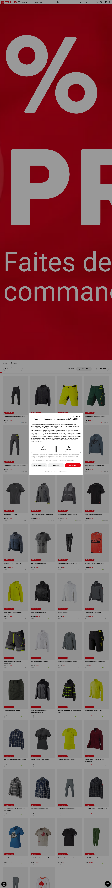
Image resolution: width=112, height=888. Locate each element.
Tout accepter (72, 465)
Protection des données (51, 471)
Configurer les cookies (39, 465)
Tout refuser (56, 465)
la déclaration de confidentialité (66, 460)
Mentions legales (62, 471)
